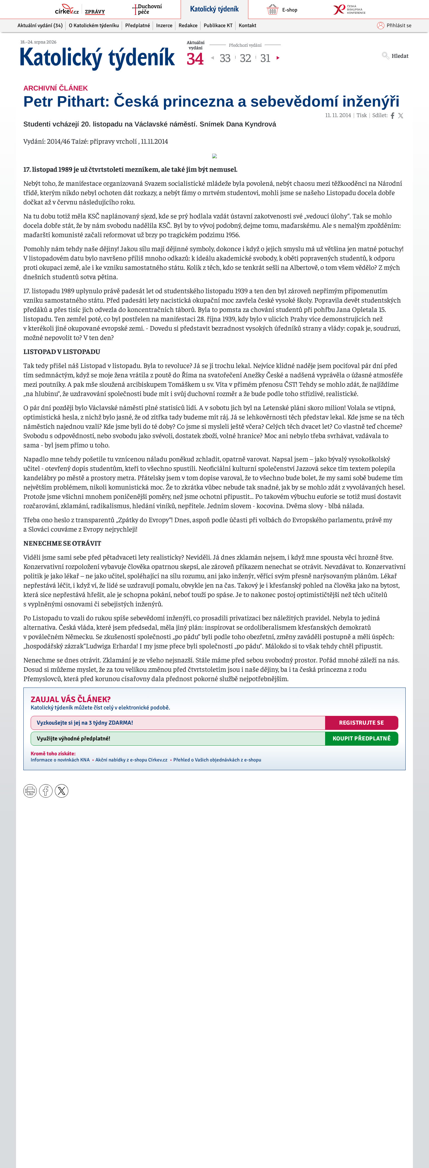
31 (266, 57)
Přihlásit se (399, 25)
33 (225, 57)
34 (195, 57)
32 (245, 57)
